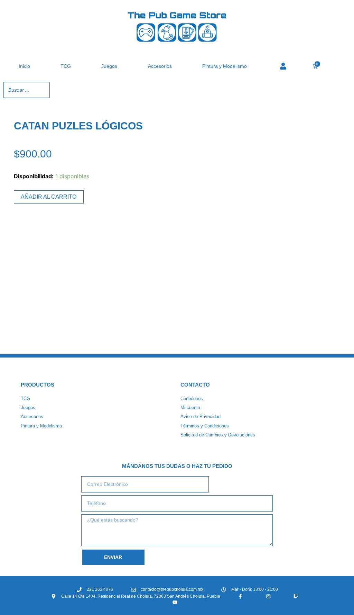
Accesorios (160, 66)
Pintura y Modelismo (224, 66)
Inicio (24, 66)
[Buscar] (42, 90)
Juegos (109, 66)
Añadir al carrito (48, 197)
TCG (65, 66)
